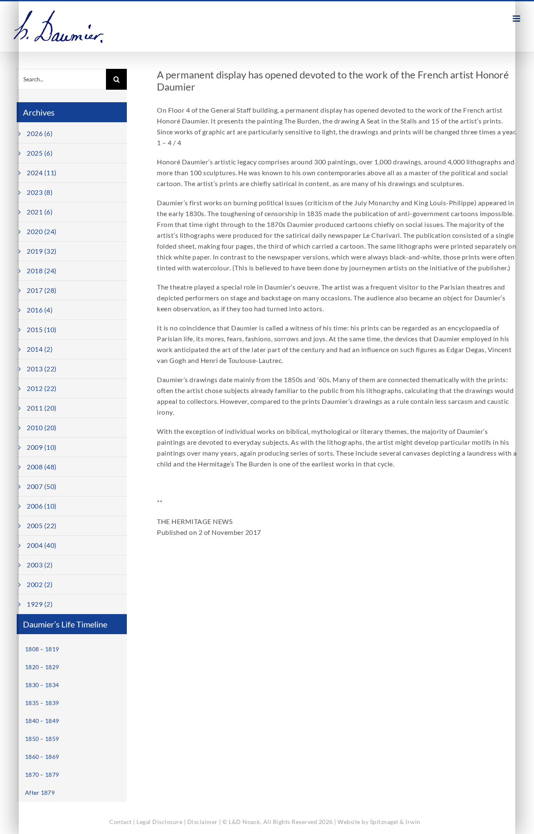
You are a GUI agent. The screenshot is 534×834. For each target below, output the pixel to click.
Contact (120, 821)
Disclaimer (202, 821)
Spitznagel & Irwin (395, 821)
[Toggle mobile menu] (517, 18)
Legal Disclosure (159, 821)
